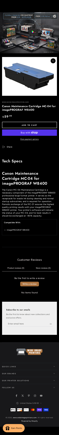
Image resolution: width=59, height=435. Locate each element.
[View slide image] (29, 32)
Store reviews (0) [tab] (43, 268)
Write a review (30, 284)
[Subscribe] (51, 324)
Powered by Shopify (29, 421)
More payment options (29, 139)
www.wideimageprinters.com (15, 102)
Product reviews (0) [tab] (15, 268)
